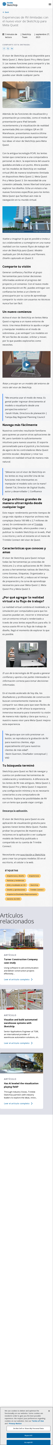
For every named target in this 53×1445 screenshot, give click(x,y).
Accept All (28, 1442)
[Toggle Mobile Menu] (50, 4)
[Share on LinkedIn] (12, 48)
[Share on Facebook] (4, 48)
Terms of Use (38, 1421)
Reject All (28, 1435)
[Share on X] (8, 48)
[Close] (49, 1411)
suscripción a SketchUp (32, 854)
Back (7, 12)
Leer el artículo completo (17, 979)
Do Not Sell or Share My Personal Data (28, 1428)
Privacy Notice (15, 1423)
